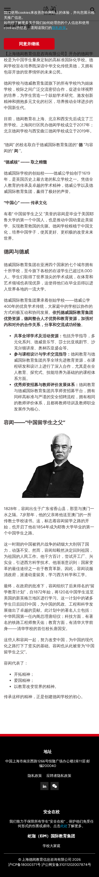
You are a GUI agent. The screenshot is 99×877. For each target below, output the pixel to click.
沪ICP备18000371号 (24, 865)
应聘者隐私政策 (58, 776)
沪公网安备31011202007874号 (66, 865)
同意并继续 (29, 43)
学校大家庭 (51, 846)
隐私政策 (35, 776)
